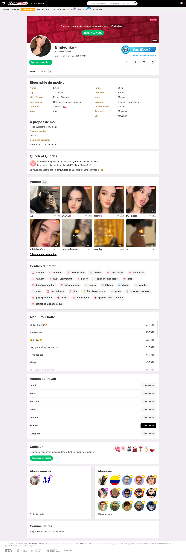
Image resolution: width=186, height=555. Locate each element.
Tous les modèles (10, 10)
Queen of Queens (80, 161)
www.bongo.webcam (36, 544)
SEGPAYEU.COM (86, 544)
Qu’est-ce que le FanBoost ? (142, 55)
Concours (82, 10)
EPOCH (75, 544)
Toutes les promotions (63, 10)
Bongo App (97, 10)
